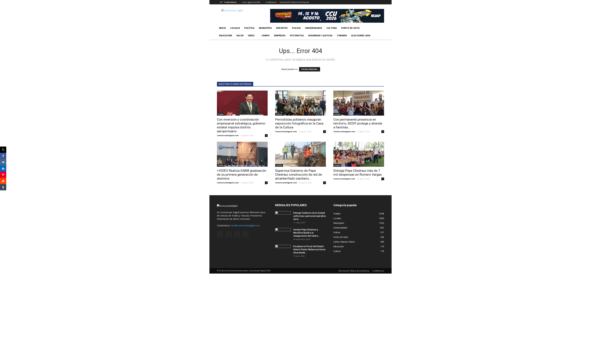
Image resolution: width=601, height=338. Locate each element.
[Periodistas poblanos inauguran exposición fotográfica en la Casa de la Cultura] (300, 103)
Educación (225, 35)
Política (249, 27)
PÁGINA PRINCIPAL (309, 69)
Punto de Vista (350, 27)
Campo (266, 35)
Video (251, 35)
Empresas (279, 35)
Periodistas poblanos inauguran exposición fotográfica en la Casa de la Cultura (299, 123)
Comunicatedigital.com (228, 135)
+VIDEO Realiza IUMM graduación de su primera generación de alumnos (241, 174)
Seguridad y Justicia (320, 35)
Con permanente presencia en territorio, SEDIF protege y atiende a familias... (357, 123)
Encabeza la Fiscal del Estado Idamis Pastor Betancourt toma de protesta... (309, 249)
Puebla (220, 114)
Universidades (313, 27)
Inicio (222, 27)
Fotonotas (297, 35)
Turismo (342, 35)
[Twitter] (376, 2)
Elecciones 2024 (360, 35)
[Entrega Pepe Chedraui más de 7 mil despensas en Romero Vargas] (358, 154)
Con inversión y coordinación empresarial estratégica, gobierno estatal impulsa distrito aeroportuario (241, 125)
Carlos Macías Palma (344, 241)
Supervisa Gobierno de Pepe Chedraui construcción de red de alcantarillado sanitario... (298, 174)
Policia (296, 27)
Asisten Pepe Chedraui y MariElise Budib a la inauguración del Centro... (306, 232)
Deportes (282, 27)
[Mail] (371, 2)
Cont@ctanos (271, 2)
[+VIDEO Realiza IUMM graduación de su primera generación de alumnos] (242, 154)
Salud (240, 35)
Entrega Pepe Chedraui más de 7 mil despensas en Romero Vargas (357, 172)
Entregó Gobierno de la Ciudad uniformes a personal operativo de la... (309, 216)
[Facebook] (366, 2)
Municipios (265, 27)
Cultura (331, 27)
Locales (235, 27)
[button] (380, 32)
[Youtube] (381, 2)
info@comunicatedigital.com (245, 225)
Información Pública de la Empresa (294, 2)
